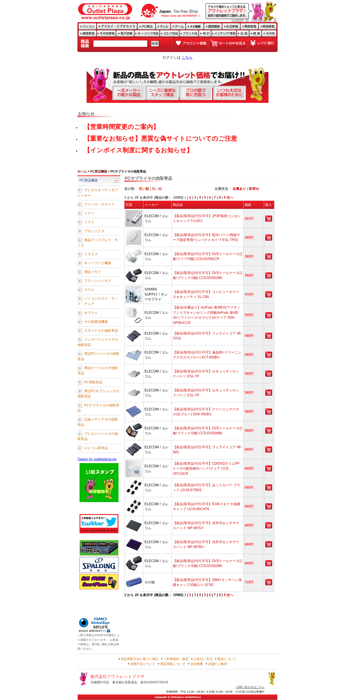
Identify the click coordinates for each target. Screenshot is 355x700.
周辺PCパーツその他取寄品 (98, 356)
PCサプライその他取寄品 (98, 407)
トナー (89, 213)
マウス (89, 290)
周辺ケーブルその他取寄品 (97, 370)
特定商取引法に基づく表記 (139, 659)
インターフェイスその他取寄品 (97, 342)
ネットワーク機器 (97, 263)
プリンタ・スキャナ (99, 204)
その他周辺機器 (96, 322)
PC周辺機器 (98, 171)
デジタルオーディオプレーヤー (97, 192)
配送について (227, 659)
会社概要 (196, 664)
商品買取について (172, 664)
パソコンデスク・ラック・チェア (97, 301)
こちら (187, 57)
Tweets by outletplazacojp (96, 459)
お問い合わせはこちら (250, 687)
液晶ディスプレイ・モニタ (97, 242)
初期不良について (142, 664)
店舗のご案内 (217, 664)
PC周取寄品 (93, 382)
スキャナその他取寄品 (101, 331)
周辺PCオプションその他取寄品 (98, 393)
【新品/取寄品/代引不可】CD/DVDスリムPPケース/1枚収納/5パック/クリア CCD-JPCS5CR (206, 469)
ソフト (89, 222)
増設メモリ (92, 272)
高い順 (157, 189)
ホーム (82, 171)
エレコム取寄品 (96, 448)
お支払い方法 (203, 659)
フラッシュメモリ (97, 281)
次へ (230, 197)
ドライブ (91, 254)
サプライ (91, 313)
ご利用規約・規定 (175, 659)
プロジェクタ (94, 231)
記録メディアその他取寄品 (97, 422)
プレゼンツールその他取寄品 (97, 436)
